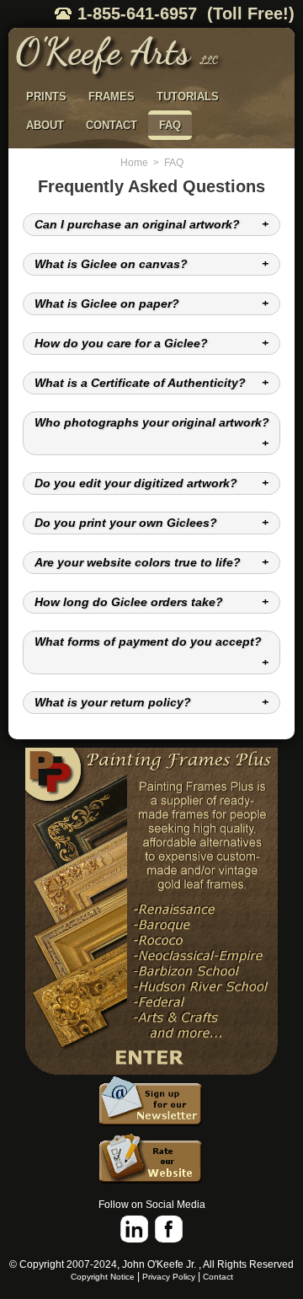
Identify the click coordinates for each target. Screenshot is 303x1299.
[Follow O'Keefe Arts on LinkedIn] (134, 1229)
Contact (218, 1276)
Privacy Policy (168, 1276)
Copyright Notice (103, 1276)
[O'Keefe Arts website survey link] (151, 1161)
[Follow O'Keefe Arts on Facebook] (168, 1229)
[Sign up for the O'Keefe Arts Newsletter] (151, 1104)
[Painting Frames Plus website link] (151, 912)
